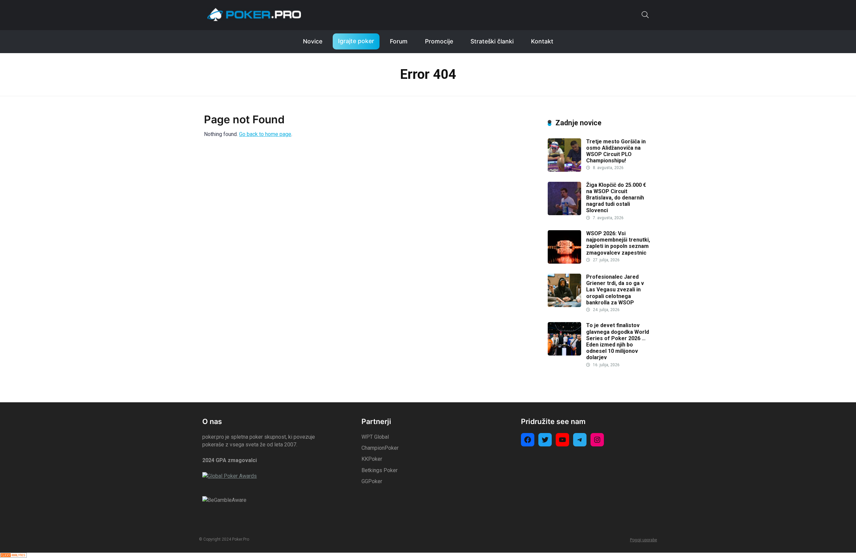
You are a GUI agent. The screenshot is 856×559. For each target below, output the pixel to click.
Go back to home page (265, 134)
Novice (312, 41)
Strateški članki (492, 41)
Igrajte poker (356, 40)
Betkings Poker (379, 470)
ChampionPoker (380, 448)
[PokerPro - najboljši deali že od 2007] (254, 14)
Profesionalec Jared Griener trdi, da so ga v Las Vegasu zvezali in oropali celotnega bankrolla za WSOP (615, 290)
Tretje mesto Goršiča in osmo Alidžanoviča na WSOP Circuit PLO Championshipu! (616, 151)
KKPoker (371, 459)
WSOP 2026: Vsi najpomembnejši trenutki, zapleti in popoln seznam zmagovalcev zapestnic (618, 243)
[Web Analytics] (13, 556)
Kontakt (542, 41)
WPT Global (375, 437)
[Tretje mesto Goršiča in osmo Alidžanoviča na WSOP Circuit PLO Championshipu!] (564, 170)
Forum (399, 41)
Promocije (439, 41)
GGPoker (371, 481)
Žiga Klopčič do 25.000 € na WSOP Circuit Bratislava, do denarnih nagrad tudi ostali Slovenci (616, 198)
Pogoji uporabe (643, 540)
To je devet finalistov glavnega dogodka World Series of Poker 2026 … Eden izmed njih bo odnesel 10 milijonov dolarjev (617, 341)
